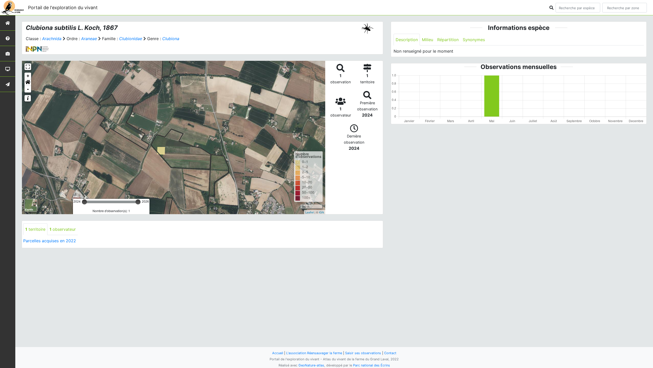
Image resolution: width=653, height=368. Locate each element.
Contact (390, 353)
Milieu (427, 39)
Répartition (448, 39)
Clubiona (170, 38)
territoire (35, 229)
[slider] (84, 201)
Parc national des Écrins (371, 365)
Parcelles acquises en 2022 (49, 240)
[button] (27, 82)
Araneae (89, 38)
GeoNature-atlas (311, 365)
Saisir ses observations (363, 353)
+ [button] (28, 75)
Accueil (277, 353)
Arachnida (51, 38)
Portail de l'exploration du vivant (63, 7)
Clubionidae (130, 38)
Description (407, 39)
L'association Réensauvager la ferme (314, 353)
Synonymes (474, 39)
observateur (62, 229)
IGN (321, 212)
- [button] (28, 89)
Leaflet (309, 212)
